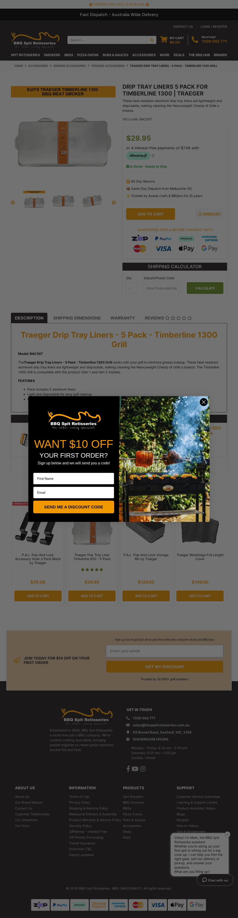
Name (37, 469)
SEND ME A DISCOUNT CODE (73, 507)
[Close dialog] (204, 402)
